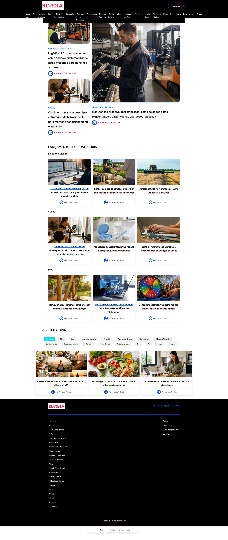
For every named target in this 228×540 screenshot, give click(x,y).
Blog (35, 14)
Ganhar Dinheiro (51, 344)
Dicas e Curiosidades (89, 339)
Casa (50, 14)
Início (119, 14)
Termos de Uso (124, 530)
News (165, 14)
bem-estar (49, 339)
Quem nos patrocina (171, 430)
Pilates (178, 14)
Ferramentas (92, 14)
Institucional (167, 425)
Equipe (165, 421)
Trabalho (200, 14)
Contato (166, 434)
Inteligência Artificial (71, 344)
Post (185, 14)
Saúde (192, 14)
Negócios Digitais (123, 344)
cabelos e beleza (57, 430)
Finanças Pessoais (163, 339)
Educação (70, 14)
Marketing (139, 14)
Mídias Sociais (105, 344)
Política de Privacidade (107, 530)
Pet (171, 14)
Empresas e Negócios (80, 17)
